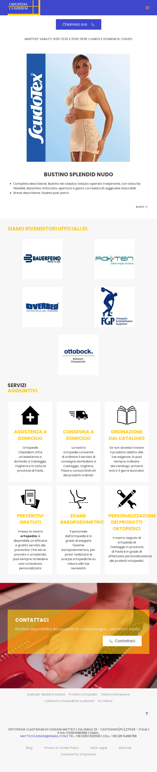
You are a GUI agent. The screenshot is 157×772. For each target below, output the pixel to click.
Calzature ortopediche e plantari (69, 701)
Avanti (140, 207)
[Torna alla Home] (24, 7)
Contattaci (125, 641)
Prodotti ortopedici (83, 694)
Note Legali (99, 748)
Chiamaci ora (75, 24)
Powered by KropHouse (78, 754)
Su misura (105, 701)
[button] (147, 7)
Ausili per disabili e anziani (46, 694)
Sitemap (125, 748)
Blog (29, 748)
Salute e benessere (115, 694)
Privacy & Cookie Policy (61, 748)
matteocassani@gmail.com (43, 736)
